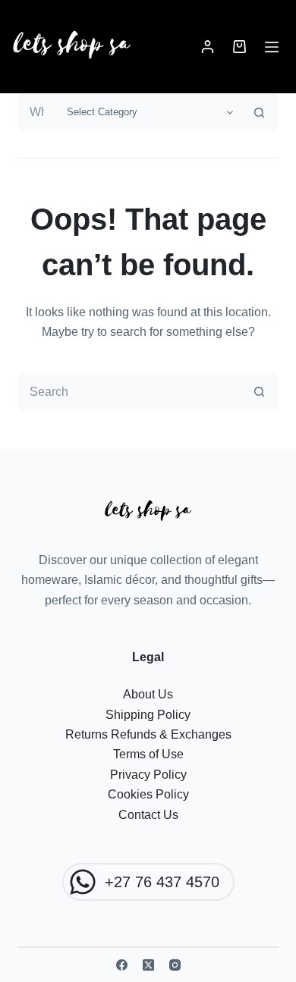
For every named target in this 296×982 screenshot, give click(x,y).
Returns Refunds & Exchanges (148, 734)
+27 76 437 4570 (162, 882)
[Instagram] (175, 965)
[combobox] (38, 112)
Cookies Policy (148, 794)
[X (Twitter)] (148, 965)
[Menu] (272, 47)
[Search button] (259, 112)
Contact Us (148, 814)
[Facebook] (122, 965)
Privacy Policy (148, 774)
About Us (148, 694)
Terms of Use (148, 754)
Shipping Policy (148, 714)
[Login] (207, 46)
